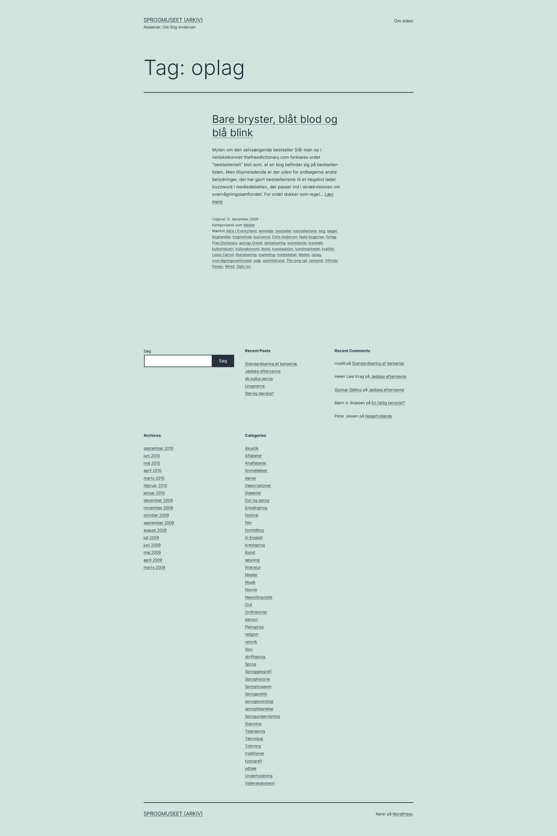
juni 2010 (152, 455)
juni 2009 (152, 545)
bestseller (283, 231)
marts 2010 (154, 478)
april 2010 (152, 470)
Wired (230, 266)
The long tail (297, 260)
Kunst (265, 249)
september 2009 (159, 522)
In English (254, 537)
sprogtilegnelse (259, 708)
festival (251, 515)
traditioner (254, 753)
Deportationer (258, 485)
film (248, 522)
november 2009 (158, 507)
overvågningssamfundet (232, 260)
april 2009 (153, 560)
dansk (250, 478)
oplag (316, 254)
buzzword (261, 237)
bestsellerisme (305, 231)
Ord (248, 604)
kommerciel (297, 243)
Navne (251, 589)
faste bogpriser (311, 237)
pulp (257, 260)
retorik (251, 642)
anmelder (266, 231)
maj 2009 (152, 552)
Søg (147, 351)
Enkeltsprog (256, 507)
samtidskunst (274, 260)
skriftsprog (255, 656)
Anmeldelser (256, 470)
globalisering (274, 243)
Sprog (250, 664)
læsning (252, 560)
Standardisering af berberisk (271, 363)
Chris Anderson (284, 237)
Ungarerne (255, 386)
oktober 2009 (156, 515)
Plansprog (254, 627)
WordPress (402, 814)
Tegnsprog (255, 731)
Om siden (403, 21)
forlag (331, 237)
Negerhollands (378, 416)
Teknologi (254, 738)
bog (322, 231)
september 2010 (158, 448)
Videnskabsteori (260, 783)
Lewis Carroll (223, 254)
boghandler (221, 237)
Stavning (253, 723)
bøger (332, 231)
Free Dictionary (224, 243)
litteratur (253, 567)
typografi (253, 761)
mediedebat (287, 254)
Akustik (251, 448)
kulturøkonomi (247, 249)
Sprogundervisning (262, 716)
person (251, 619)
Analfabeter (256, 463)
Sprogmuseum (258, 686)
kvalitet (328, 249)
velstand (316, 260)
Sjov (249, 649)
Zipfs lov (244, 266)
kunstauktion (282, 249)
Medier (249, 225)
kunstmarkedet (307, 249)
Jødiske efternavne (262, 371)
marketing (266, 254)
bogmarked (242, 237)
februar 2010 (155, 485)
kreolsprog (255, 545)
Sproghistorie (257, 679)
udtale (250, 768)
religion (251, 634)
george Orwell (250, 243)
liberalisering (246, 254)
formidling (254, 530)
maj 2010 (152, 463)
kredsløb (316, 243)
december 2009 (158, 500)
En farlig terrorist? (388, 402)
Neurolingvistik (258, 597)
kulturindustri (223, 249)
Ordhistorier (256, 612)
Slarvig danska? (259, 393)
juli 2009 (151, 537)
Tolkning (253, 746)
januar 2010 (154, 493)
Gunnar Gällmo (348, 389)
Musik (250, 582)
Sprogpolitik (256, 694)
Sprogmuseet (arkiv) (173, 20)
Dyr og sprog (257, 500)
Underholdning (258, 776)
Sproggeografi (258, 671)
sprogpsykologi (259, 701)
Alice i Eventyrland (241, 231)
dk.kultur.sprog (259, 378)
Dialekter (253, 493)
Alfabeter (253, 455)
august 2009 (155, 530)
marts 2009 (154, 567)
